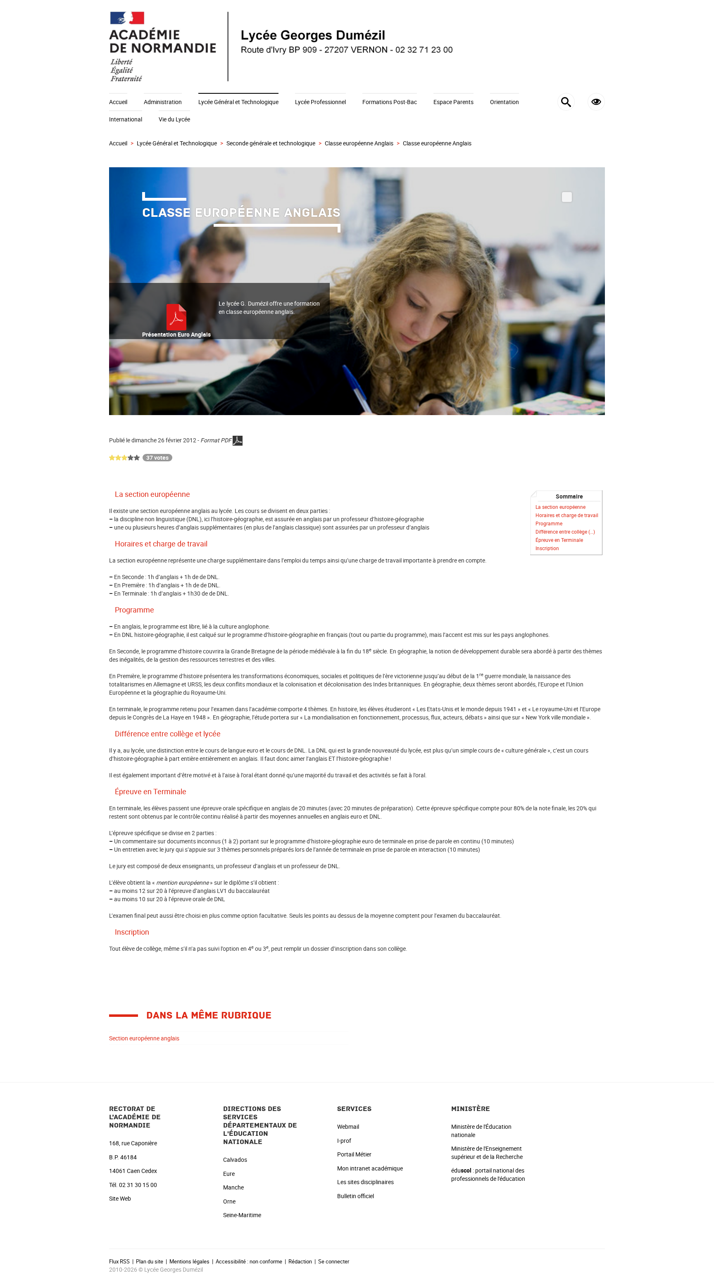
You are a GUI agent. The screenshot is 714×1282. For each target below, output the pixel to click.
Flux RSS (119, 1261)
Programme (549, 523)
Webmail (348, 1126)
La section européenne (560, 507)
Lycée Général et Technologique (238, 102)
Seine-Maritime (242, 1215)
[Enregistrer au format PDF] (238, 440)
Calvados (235, 1159)
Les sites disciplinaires (365, 1182)
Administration (163, 102)
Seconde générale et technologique (270, 143)
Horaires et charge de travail (567, 515)
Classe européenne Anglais (359, 143)
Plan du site (149, 1261)
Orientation (504, 102)
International (125, 119)
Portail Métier (354, 1154)
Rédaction (300, 1261)
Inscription (547, 548)
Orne (229, 1201)
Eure (229, 1174)
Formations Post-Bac (389, 102)
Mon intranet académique (370, 1168)
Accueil (118, 102)
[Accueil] (357, 46)
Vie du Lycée (174, 119)
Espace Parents (453, 102)
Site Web (120, 1198)
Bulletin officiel (355, 1196)
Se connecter (333, 1261)
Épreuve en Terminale (559, 540)
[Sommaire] (112, 494)
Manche (233, 1187)
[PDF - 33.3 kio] (176, 316)
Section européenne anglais (144, 1038)
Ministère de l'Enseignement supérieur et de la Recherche (487, 1152)
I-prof (344, 1140)
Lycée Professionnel (320, 102)
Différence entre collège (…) (565, 532)
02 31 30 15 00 (138, 1185)
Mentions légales (189, 1261)
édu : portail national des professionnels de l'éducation (488, 1174)
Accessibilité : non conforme (249, 1261)
